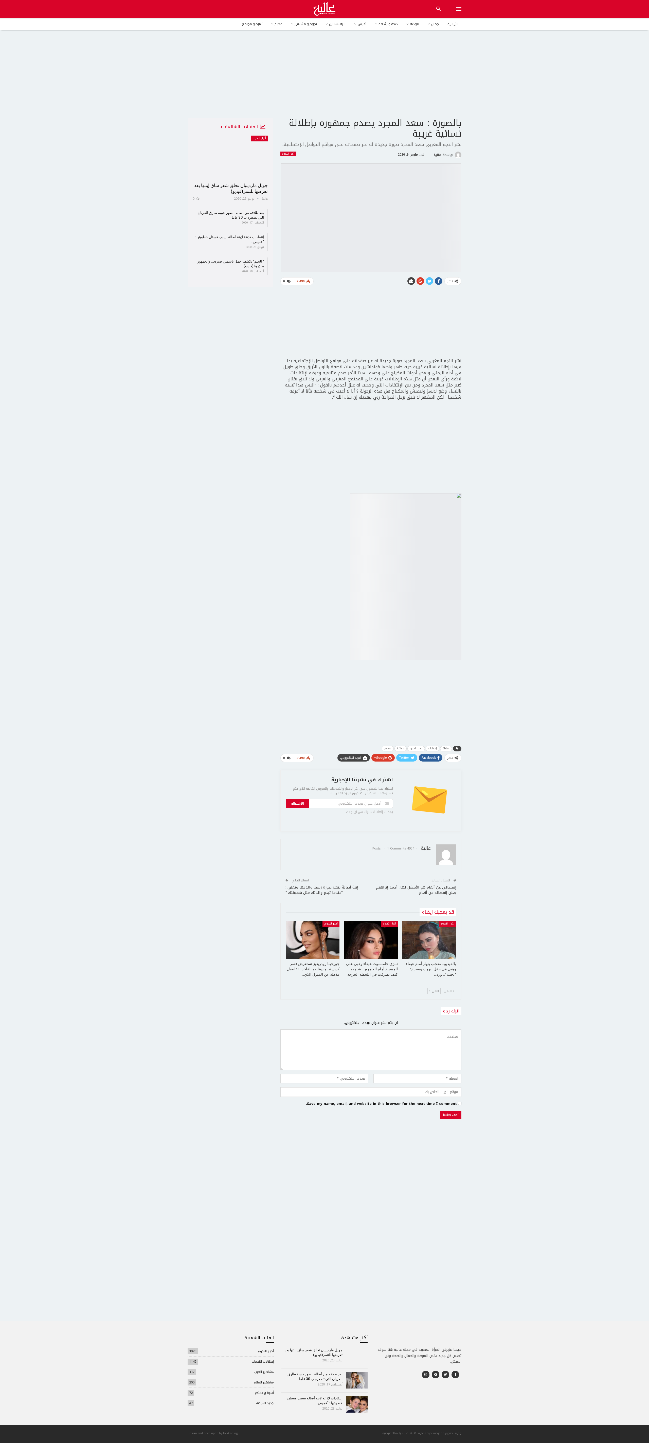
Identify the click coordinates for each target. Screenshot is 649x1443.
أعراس (362, 24)
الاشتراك (297, 803)
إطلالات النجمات (263, 1361)
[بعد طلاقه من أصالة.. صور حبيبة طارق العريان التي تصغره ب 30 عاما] (357, 1380)
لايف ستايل (337, 24)
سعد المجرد (416, 748)
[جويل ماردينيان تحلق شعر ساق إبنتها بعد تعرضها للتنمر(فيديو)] (230, 157)
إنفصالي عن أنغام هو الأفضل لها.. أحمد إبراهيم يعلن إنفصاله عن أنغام (416, 890)
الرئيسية (452, 24)
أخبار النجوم (288, 154)
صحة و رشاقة (388, 24)
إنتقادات (432, 748)
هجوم (387, 748)
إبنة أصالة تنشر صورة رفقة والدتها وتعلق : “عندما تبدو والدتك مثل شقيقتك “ (321, 890)
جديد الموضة (265, 1403)
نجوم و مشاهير (306, 24)
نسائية (400, 748)
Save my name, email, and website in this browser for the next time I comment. (381, 1104)
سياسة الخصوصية (393, 1433)
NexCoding (230, 1433)
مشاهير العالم (264, 1382)
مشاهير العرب (264, 1372)
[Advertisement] (324, 78)
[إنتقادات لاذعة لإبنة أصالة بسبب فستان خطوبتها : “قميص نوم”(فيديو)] (357, 1404)
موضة (414, 24)
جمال (435, 24)
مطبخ (278, 24)
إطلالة (446, 748)
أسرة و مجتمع (252, 24)
